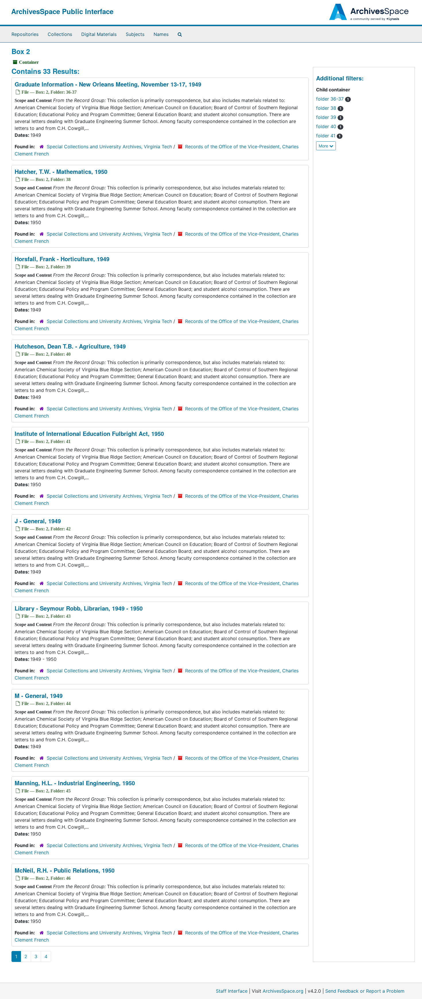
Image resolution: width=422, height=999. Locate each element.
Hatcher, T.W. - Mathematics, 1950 (61, 171)
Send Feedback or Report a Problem (364, 991)
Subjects (135, 34)
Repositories (24, 34)
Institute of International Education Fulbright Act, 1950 (89, 433)
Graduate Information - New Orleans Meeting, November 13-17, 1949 (108, 84)
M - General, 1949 (39, 695)
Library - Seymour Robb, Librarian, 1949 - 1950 (79, 608)
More (324, 145)
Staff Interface (231, 991)
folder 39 (328, 117)
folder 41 (328, 135)
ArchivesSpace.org (283, 991)
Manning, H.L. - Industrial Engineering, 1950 (75, 783)
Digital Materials (99, 34)
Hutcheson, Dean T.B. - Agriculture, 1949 (70, 346)
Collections (60, 34)
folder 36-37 (332, 99)
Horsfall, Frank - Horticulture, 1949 (62, 259)
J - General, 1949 (38, 521)
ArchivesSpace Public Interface (62, 11)
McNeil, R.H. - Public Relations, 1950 (65, 870)
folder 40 (328, 126)
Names (161, 34)
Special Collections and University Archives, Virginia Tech (109, 146)
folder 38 (328, 108)
